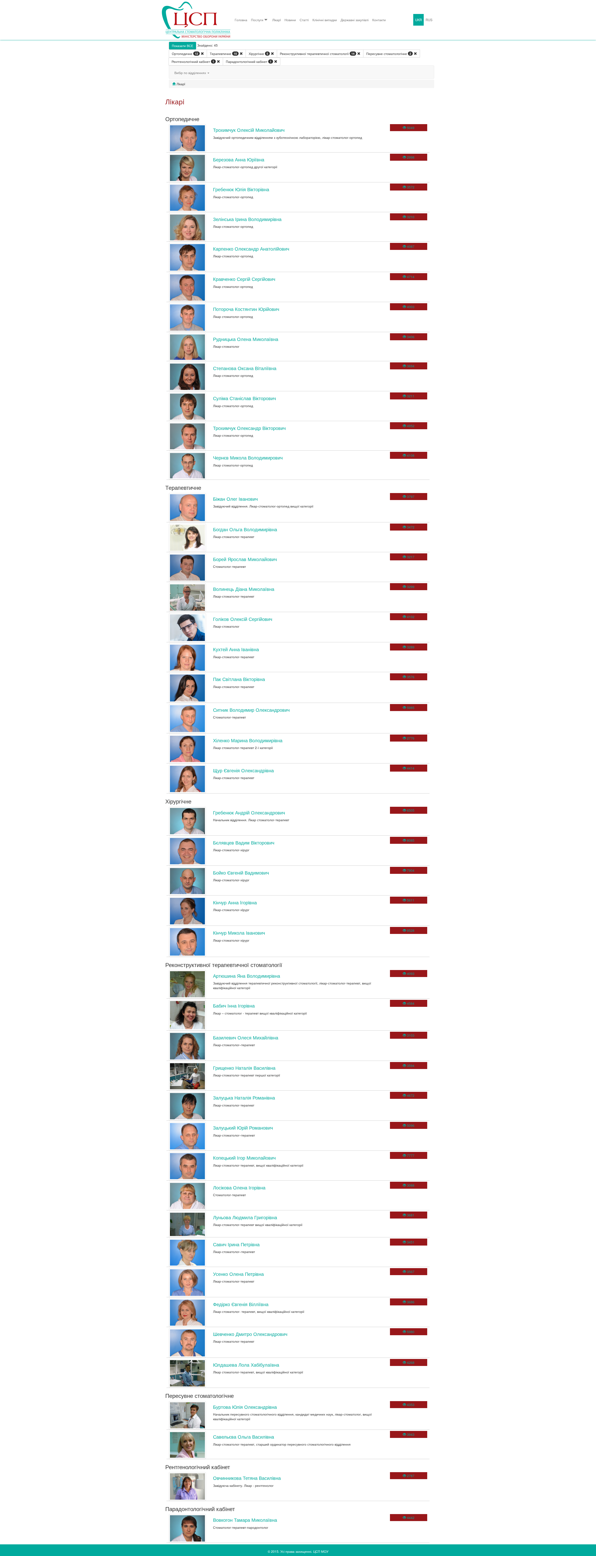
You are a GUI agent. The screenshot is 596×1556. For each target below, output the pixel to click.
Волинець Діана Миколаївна (243, 589)
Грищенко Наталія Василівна (244, 1067)
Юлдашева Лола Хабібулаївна (246, 1364)
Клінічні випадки (324, 19)
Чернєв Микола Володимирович (248, 457)
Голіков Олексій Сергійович (242, 619)
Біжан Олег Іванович (235, 498)
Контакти (379, 19)
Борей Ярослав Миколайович (245, 559)
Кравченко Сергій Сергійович (244, 279)
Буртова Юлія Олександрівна (245, 1406)
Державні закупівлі (355, 19)
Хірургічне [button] (258, 53)
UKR (418, 19)
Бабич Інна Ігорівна (234, 1005)
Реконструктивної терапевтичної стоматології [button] (317, 53)
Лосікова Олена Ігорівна (239, 1187)
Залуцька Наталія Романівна (244, 1097)
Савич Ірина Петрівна (236, 1244)
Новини (290, 19)
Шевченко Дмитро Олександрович (250, 1334)
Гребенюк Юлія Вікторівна (241, 189)
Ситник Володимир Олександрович (251, 709)
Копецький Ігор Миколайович (244, 1157)
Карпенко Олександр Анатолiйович (251, 248)
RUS (429, 19)
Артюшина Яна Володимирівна (246, 975)
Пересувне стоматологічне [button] (388, 53)
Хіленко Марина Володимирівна (247, 740)
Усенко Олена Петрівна (238, 1273)
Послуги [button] (257, 19)
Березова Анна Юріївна (238, 159)
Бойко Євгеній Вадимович (241, 872)
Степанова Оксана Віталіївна (244, 368)
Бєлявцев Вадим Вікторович (243, 842)
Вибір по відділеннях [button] (190, 72)
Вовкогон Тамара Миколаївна (245, 1519)
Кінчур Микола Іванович (239, 932)
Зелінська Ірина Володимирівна (247, 219)
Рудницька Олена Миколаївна (245, 339)
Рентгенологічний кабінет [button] (193, 61)
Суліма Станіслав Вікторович (244, 398)
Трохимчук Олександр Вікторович (249, 428)
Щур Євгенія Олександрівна (243, 770)
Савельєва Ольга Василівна (243, 1436)
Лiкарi (276, 19)
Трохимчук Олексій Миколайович (248, 129)
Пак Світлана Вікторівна (239, 679)
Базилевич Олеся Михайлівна (245, 1037)
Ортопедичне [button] (185, 53)
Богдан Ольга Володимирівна (245, 529)
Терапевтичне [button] (223, 53)
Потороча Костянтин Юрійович (246, 309)
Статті (304, 19)
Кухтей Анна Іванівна (236, 649)
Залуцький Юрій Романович (243, 1127)
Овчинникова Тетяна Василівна (247, 1477)
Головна (241, 19)
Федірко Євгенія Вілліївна (240, 1304)
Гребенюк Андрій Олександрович (249, 812)
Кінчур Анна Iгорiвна (235, 902)
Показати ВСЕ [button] (182, 45)
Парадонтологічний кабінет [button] (248, 61)
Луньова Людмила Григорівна (245, 1217)
